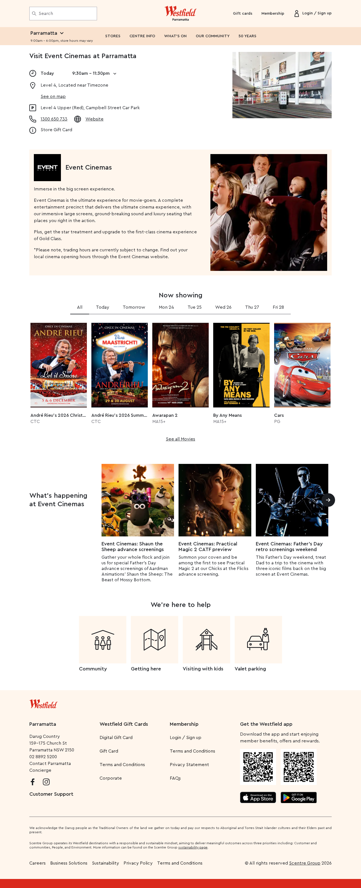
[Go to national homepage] (43, 702)
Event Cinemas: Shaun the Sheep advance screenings (133, 546)
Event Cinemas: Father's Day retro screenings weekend (289, 546)
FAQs (175, 778)
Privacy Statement (189, 764)
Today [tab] (102, 307)
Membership (272, 14)
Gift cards (242, 14)
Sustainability (105, 863)
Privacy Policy (138, 863)
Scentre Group (304, 863)
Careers (37, 863)
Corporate (111, 778)
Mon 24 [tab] (166, 307)
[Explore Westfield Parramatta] (180, 14)
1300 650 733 (54, 119)
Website (94, 119)
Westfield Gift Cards (124, 724)
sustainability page (193, 847)
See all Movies (180, 439)
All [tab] (79, 307)
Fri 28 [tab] (278, 307)
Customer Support (51, 794)
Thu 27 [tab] (252, 307)
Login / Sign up (185, 737)
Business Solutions (68, 863)
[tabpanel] (180, 380)
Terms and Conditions (122, 764)
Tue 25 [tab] (195, 307)
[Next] (328, 500)
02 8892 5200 (43, 757)
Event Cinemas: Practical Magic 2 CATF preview (208, 546)
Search (46, 13)
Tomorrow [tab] (134, 307)
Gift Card (109, 751)
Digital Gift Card (116, 737)
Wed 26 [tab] (223, 307)
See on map (53, 96)
